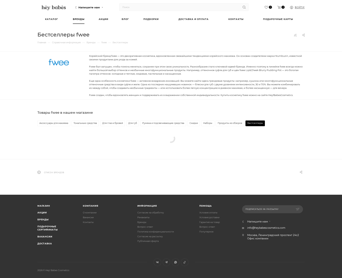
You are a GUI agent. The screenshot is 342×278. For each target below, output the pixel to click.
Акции (42, 212)
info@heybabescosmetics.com (266, 227)
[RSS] (295, 35)
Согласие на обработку (150, 212)
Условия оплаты (208, 212)
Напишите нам (89, 7)
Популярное (206, 231)
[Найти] (244, 7)
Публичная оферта (148, 241)
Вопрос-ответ (145, 226)
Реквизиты (143, 217)
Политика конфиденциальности (155, 231)
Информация (147, 205)
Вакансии (44, 236)
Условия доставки (209, 217)
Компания (90, 205)
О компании (90, 212)
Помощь (205, 205)
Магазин (43, 205)
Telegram (166, 262)
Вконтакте (157, 262)
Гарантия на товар (209, 222)
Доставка (44, 243)
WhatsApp (175, 262)
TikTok (184, 262)
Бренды (43, 219)
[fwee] (58, 62)
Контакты (88, 222)
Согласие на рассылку (150, 236)
